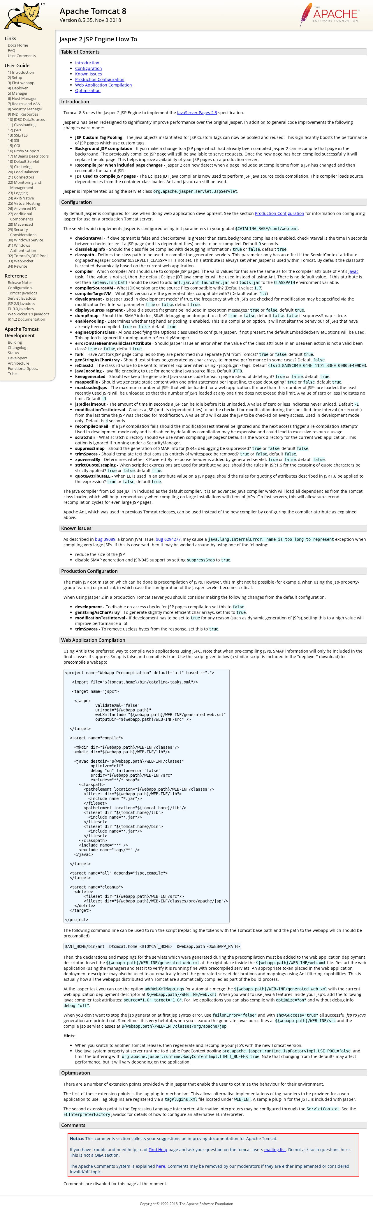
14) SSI (13, 140)
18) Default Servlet (23, 161)
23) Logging (18, 192)
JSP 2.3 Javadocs (21, 303)
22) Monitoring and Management (24, 185)
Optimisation (88, 90)
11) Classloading (22, 124)
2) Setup (15, 77)
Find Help (158, 1149)
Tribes (13, 373)
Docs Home (18, 45)
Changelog (17, 347)
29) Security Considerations (22, 232)
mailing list (275, 1149)
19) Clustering (19, 166)
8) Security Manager (25, 109)
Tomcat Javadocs (22, 293)
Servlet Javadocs (22, 298)
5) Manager (17, 93)
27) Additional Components (20, 216)
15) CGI (14, 145)
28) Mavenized (20, 224)
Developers (17, 358)
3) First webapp (21, 82)
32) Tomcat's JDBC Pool (27, 255)
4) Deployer (18, 88)
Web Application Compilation (103, 85)
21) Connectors (21, 177)
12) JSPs (14, 129)
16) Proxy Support (23, 150)
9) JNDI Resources (23, 114)
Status (13, 352)
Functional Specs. (23, 368)
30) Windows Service (25, 240)
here (160, 1166)
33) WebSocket (21, 261)
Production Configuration (99, 79)
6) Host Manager (22, 98)
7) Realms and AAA (24, 103)
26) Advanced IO (22, 208)
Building (15, 342)
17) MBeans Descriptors (28, 156)
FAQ (11, 50)
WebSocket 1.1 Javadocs (28, 314)
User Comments (22, 55)
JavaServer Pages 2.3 (197, 112)
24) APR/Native (21, 198)
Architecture (18, 363)
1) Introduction (21, 72)
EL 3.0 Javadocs (21, 308)
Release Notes (20, 282)
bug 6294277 (168, 539)
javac (353, 271)
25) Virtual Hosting (24, 203)
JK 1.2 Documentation (26, 319)
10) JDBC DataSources (26, 119)
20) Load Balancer (23, 171)
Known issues (88, 74)
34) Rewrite (17, 266)
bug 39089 (105, 539)
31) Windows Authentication (22, 248)
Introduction (87, 63)
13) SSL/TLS (18, 135)
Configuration (20, 287)
